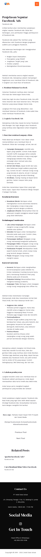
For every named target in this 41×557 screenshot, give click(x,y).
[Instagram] (20, 523)
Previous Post (21, 432)
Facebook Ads (7, 24)
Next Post (20, 438)
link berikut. (23, 405)
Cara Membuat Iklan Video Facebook (20, 467)
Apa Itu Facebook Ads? (14, 456)
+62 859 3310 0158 (20, 540)
